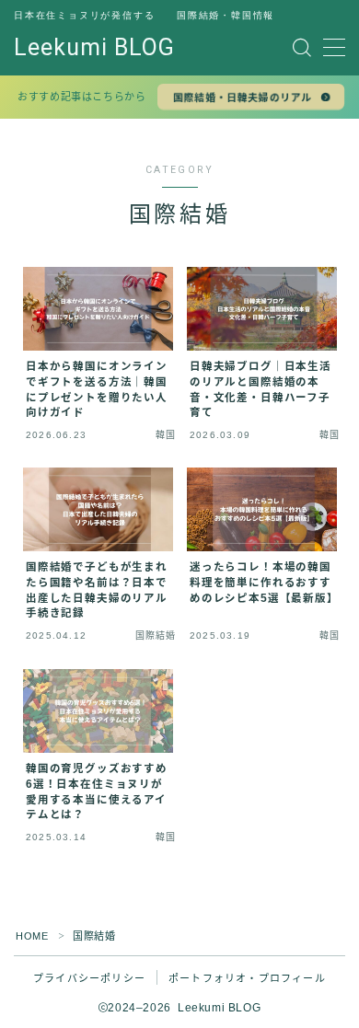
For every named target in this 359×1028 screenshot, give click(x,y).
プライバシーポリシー (89, 978)
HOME (32, 935)
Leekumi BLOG (94, 48)
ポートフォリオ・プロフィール (247, 978)
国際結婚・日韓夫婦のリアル (242, 97)
